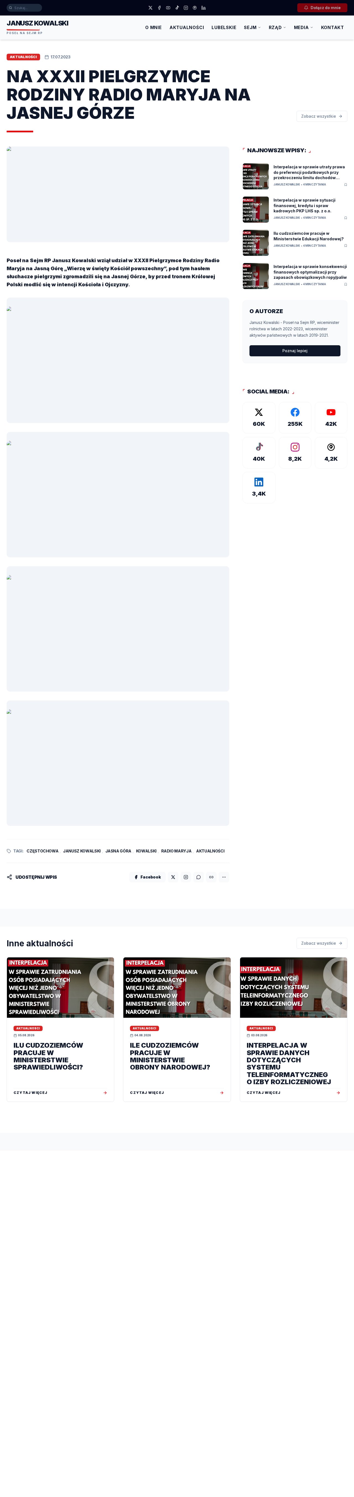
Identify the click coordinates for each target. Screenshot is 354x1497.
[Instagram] (186, 8)
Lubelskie (224, 27)
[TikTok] (177, 8)
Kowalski (146, 851)
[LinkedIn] (203, 8)
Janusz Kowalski (82, 851)
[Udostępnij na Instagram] (186, 877)
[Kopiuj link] (211, 877)
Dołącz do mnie (326, 7)
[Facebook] (159, 8)
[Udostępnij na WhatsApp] (198, 877)
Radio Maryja (176, 851)
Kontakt (332, 27)
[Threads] (194, 8)
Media (301, 27)
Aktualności (187, 27)
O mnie (153, 27)
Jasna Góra (118, 851)
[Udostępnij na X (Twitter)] (173, 877)
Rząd (275, 27)
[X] (150, 8)
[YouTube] (168, 8)
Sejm (250, 27)
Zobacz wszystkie (318, 116)
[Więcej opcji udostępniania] (224, 877)
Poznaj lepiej (295, 350)
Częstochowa (42, 851)
